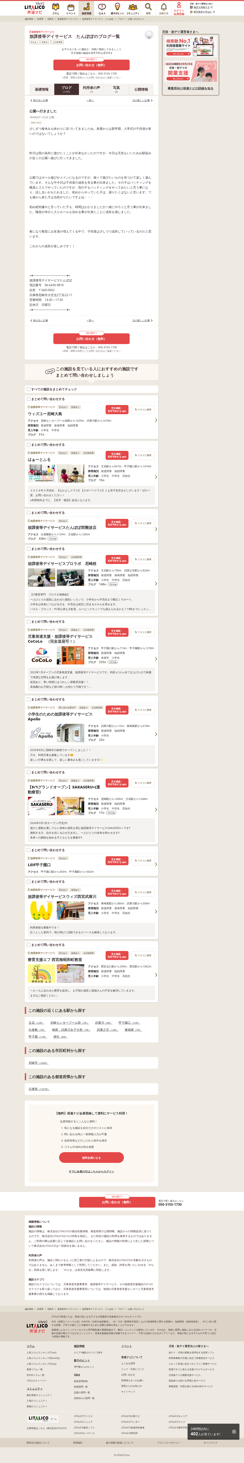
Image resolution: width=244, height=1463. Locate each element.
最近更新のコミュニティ (39, 1395)
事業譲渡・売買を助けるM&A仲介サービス (191, 1386)
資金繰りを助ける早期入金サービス (187, 1380)
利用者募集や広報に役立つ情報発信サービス (191, 1358)
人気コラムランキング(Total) (41, 1352)
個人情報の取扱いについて (119, 1442)
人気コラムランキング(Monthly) (43, 1358)
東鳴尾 (132, 1030)
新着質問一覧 (81, 1386)
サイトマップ (128, 1391)
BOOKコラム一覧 (35, 1375)
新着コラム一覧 (35, 1369)
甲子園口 (128, 1023)
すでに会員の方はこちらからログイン (91, 1171)
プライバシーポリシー (168, 1442)
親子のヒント (82, 1360)
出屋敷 (36, 1030)
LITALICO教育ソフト (84, 1427)
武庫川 (102, 1023)
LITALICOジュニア (83, 1421)
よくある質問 (128, 1363)
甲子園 (37, 1037)
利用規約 (77, 1442)
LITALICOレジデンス (84, 1433)
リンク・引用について (132, 1369)
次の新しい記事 (141, 100)
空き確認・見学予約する (117, 409)
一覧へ (90, 100)
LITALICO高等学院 (178, 1427)
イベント (126, 1346)
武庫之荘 (106, 1030)
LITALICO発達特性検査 (132, 1427)
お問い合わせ (128, 1374)
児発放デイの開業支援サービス (185, 1375)
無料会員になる (91, 1157)
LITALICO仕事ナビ (130, 1416)
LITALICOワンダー (130, 1421)
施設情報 (79, 1346)
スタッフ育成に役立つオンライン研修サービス (193, 1363)
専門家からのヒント (84, 1366)
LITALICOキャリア (178, 1416)
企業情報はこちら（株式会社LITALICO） (47, 1428)
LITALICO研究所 (129, 1433)
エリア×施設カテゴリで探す (88, 1352)
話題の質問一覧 (82, 1392)
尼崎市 (37, 1063)
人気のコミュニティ (37, 1400)
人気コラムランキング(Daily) (41, 1363)
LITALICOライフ (177, 1421)
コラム (31, 1346)
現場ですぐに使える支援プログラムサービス (191, 1369)
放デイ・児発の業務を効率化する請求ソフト (191, 1352)
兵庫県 (38, 1089)
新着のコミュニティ (37, 1406)
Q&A (77, 1374)
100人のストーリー (37, 1380)
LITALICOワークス (83, 1416)
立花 (35, 1023)
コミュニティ (35, 1388)
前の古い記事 (40, 100)
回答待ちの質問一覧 (84, 1398)
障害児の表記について (38, 1442)
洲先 (59, 1037)
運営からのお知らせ (131, 1386)
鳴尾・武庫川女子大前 (70, 1030)
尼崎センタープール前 (68, 1023)
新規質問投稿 (81, 1381)
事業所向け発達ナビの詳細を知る (191, 88)
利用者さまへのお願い (132, 1380)
